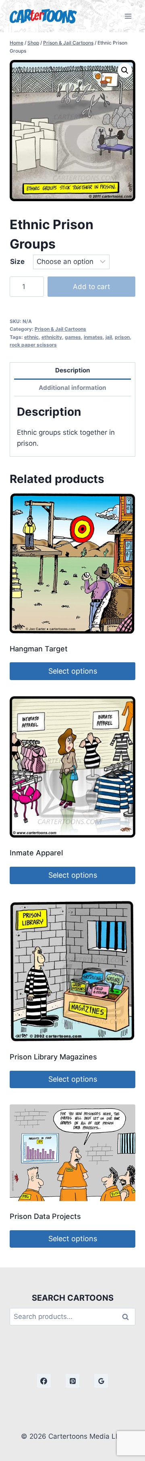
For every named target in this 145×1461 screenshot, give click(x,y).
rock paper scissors (33, 345)
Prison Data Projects (45, 1216)
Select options (72, 671)
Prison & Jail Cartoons (60, 329)
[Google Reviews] (101, 1381)
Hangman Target (39, 648)
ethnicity (51, 337)
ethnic (31, 337)
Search (127, 1316)
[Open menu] (127, 16)
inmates (93, 337)
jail (109, 337)
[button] (125, 70)
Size (17, 261)
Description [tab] (72, 370)
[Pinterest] (72, 1381)
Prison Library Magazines (53, 1057)
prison (122, 337)
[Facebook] (44, 1381)
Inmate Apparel (36, 853)
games (73, 337)
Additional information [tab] (72, 387)
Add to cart (91, 287)
